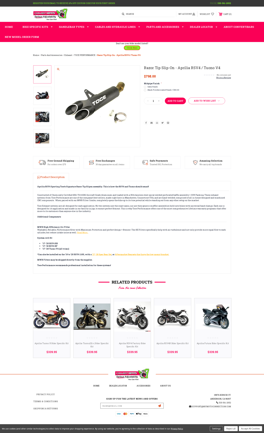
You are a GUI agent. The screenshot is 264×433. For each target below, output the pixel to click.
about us (165, 385)
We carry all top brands (210, 164)
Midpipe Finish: (153, 84)
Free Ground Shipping (61, 160)
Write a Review (223, 77)
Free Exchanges (105, 160)
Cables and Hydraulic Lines (115, 26)
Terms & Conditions (45, 401)
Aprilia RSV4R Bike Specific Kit (172, 343)
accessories (143, 385)
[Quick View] (64, 304)
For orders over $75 (57, 164)
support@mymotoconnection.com (211, 406)
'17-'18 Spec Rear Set (102, 254)
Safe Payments (159, 160)
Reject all (231, 428)
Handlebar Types (71, 26)
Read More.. (82, 232)
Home (9, 26)
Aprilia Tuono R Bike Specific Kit (52, 343)
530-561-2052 (224, 3)
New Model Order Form (22, 37)
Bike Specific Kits (35, 26)
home (96, 385)
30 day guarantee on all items (110, 164)
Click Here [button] (132, 48)
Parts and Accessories (162, 26)
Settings (216, 428)
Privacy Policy (45, 394)
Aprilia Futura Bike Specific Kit (213, 343)
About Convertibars (239, 26)
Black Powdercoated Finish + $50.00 (163, 90)
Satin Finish (153, 87)
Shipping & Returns (45, 408)
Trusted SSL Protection (161, 164)
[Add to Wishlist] (64, 311)
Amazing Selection (210, 160)
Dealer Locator (201, 26)
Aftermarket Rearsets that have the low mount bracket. (142, 254)
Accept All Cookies (250, 428)
